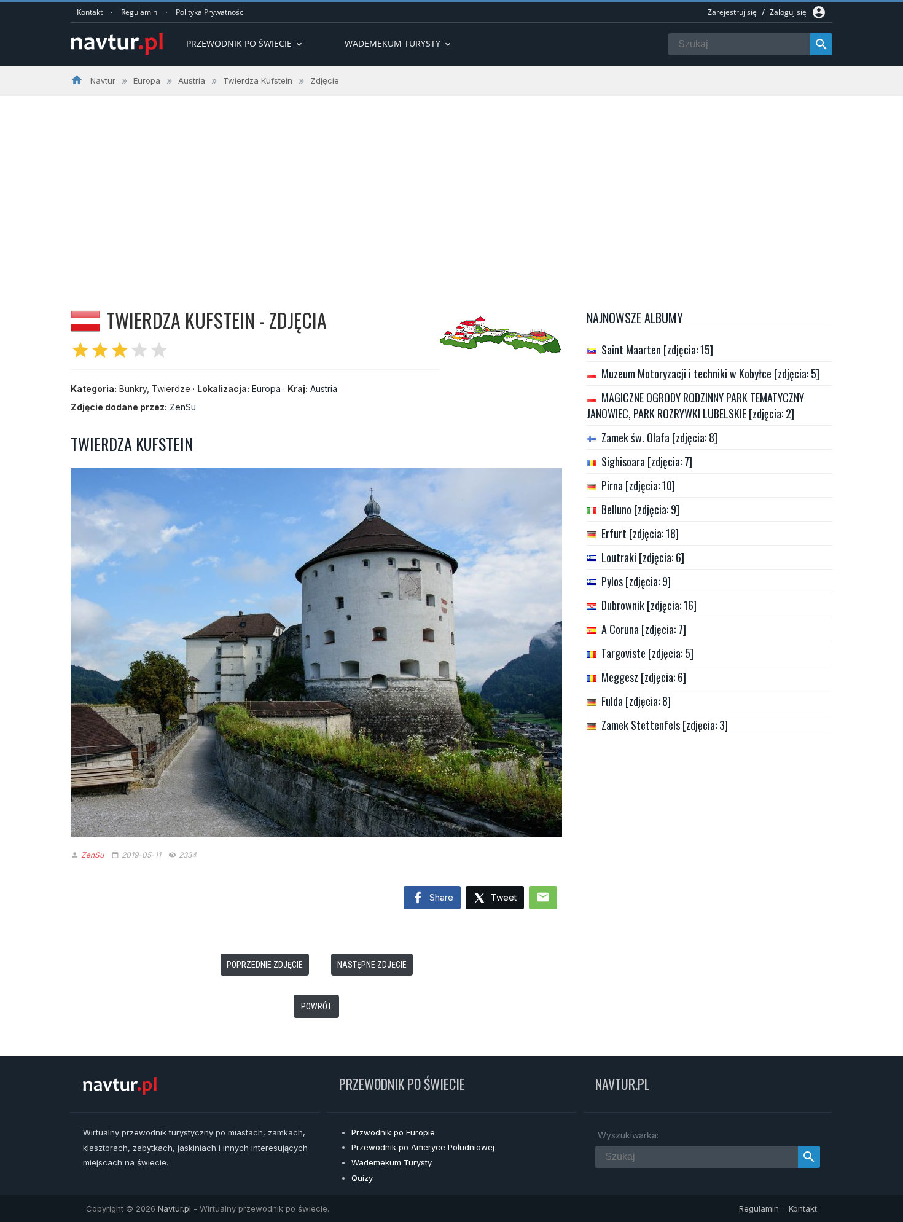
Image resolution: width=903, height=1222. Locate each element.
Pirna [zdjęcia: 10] (638, 485)
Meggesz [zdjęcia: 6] (643, 677)
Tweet (502, 897)
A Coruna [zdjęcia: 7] (643, 629)
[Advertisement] (451, 189)
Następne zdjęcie (372, 964)
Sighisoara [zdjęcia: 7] (646, 461)
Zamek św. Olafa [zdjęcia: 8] (659, 437)
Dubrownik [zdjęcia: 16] (649, 605)
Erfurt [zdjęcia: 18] (640, 533)
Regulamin (139, 12)
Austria (323, 388)
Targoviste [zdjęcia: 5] (647, 653)
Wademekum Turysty (391, 1162)
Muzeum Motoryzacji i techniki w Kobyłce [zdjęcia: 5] (710, 374)
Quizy (362, 1178)
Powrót (316, 1006)
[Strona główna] (117, 45)
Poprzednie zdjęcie (265, 964)
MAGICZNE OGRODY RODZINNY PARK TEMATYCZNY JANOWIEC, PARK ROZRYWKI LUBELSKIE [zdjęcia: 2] (695, 405)
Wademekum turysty (399, 43)
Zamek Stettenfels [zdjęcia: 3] (664, 725)
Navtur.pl (174, 1208)
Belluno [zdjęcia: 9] (640, 509)
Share (440, 897)
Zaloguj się (788, 12)
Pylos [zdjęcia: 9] (636, 581)
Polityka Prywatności (210, 12)
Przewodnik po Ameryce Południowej (423, 1147)
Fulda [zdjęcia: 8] (636, 701)
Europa (266, 388)
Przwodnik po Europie (393, 1132)
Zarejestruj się (732, 12)
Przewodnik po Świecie (245, 43)
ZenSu (183, 407)
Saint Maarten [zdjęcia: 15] (657, 350)
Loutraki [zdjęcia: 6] (642, 557)
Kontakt (90, 12)
